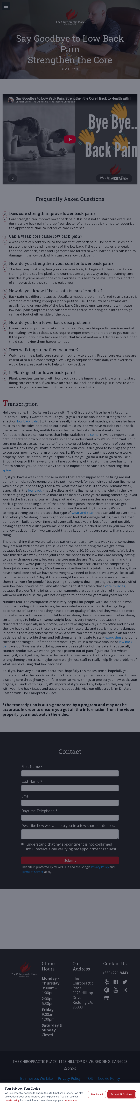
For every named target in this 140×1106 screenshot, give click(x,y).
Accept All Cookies (121, 1094)
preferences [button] (70, 1100)
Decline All (97, 1094)
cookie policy (12, 1100)
